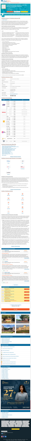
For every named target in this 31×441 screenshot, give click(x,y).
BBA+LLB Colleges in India (5, 422)
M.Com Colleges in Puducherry (5, 412)
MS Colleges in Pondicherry (5, 372)
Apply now (27, 289)
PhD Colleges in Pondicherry (5, 370)
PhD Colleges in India (11, 426)
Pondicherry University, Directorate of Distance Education (9, 356)
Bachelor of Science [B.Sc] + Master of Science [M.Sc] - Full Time (10, 146)
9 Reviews (18, 11)
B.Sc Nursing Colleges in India (5, 423)
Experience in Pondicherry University (7, 264)
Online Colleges (15, 439)
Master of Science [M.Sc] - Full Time (6, 147)
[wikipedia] (15, 95)
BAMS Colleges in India (26, 423)
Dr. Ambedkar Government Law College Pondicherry (8, 346)
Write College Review (24, 11)
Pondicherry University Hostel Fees (6, 340)
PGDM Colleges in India (4, 426)
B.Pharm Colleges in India (19, 422)
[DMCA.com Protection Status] (3, 433)
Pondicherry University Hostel (15, 246)
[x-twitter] (12, 95)
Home (4, 439)
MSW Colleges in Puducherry (5, 413)
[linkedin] (10, 95)
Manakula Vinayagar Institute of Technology (8, 354)
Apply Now (15, 309)
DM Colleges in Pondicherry (5, 371)
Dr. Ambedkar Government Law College (7, 352)
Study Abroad (12, 440)
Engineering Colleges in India (5, 421)
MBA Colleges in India (19, 421)
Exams (11, 439)
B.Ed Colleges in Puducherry (5, 417)
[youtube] (13, 95)
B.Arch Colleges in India (13, 423)
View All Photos (28, 334)
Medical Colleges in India (18, 426)
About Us (6, 439)
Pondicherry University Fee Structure (15, 156)
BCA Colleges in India (25, 422)
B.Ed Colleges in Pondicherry (5, 377)
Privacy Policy (23, 439)
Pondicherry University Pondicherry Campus (7, 341)
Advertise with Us (20, 440)
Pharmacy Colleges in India (25, 426)
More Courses (4, 155)
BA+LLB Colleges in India (26, 421)
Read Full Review (27, 258)
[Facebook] (4, 436)
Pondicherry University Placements (15, 189)
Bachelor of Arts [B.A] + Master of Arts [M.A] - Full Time (9, 148)
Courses (9, 439)
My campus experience (5, 253)
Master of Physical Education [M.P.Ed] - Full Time (8, 150)
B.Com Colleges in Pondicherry (5, 378)
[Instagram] (2, 436)
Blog (9, 440)
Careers (24, 440)
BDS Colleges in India (19, 423)
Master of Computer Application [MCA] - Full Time (8, 149)
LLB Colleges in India (11, 422)
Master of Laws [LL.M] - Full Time (6, 151)
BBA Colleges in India (12, 421)
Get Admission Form (10, 11)
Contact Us (16, 440)
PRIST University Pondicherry (6, 350)
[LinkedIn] (5, 436)
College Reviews (19, 439)
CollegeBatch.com (5, 432)
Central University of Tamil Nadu (6, 348)
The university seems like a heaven (7, 275)
